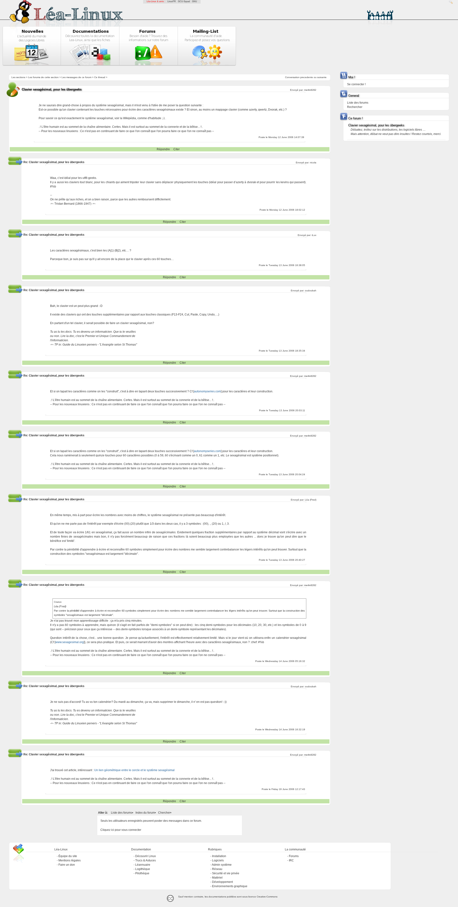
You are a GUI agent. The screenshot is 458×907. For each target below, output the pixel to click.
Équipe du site (67, 856)
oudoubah (310, 290)
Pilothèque (142, 873)
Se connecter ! (356, 84)
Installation (219, 856)
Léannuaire (142, 864)
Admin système (222, 864)
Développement (222, 882)
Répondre (163, 149)
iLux (314, 235)
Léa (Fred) (310, 499)
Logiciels (218, 860)
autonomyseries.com (207, 391)
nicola (313, 162)
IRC (291, 860)
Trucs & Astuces (145, 860)
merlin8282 (310, 90)
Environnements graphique (229, 886)
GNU (194, 1)
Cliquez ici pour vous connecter (120, 830)
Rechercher (354, 107)
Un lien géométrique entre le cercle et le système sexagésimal (134, 770)
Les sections (18, 77)
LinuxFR (171, 1)
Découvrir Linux (145, 856)
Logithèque (142, 869)
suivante (322, 77)
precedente (306, 77)
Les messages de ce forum (76, 77)
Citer (176, 149)
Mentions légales (69, 860)
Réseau (217, 869)
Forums (294, 856)
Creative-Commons (267, 896)
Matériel (217, 877)
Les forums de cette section (43, 77)
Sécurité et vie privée (225, 873)
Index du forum (145, 812)
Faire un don (66, 864)
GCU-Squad (184, 1)
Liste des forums (121, 812)
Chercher (164, 812)
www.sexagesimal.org (69, 642)
